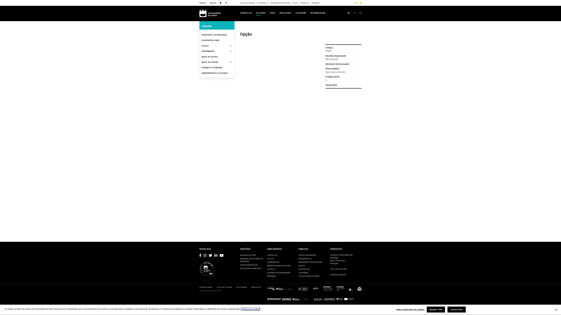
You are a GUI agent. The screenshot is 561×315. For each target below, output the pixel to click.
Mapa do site (256, 287)
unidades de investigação (278, 272)
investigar (285, 13)
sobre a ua (246, 13)
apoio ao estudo (210, 62)
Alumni (295, 3)
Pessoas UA (304, 3)
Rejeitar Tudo (436, 309)
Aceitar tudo (457, 309)
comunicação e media (308, 276)
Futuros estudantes (247, 3)
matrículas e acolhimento (214, 34)
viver (272, 13)
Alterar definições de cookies (410, 309)
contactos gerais (338, 274)
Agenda (213, 3)
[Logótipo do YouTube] (222, 256)
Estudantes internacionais (280, 3)
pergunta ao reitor (248, 255)
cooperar (300, 13)
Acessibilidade (241, 287)
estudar (260, 13)
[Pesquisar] (361, 13)
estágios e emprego (212, 67)
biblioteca (271, 276)
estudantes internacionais (310, 262)
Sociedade (315, 3)
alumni (301, 265)
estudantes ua (304, 258)
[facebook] (220, 2)
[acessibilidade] (348, 13)
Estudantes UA (262, 3)
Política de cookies (251, 309)
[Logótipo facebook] (200, 256)
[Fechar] (556, 309)
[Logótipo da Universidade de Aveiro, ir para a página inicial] (210, 13)
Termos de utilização (224, 287)
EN (354, 13)
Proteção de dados (205, 287)
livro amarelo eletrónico (251, 268)
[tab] (217, 35)
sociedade (303, 272)
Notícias (202, 3)
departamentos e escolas (215, 73)
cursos (205, 45)
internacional (318, 13)
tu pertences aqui (210, 40)
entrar (355, 3)
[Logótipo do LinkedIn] (215, 256)
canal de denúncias (249, 265)
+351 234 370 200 (338, 269)
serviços (271, 269)
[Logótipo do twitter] (210, 256)
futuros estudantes (307, 255)
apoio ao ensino (210, 56)
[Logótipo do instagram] (204, 256)
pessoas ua (303, 269)
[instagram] (226, 2)
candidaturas (208, 51)
